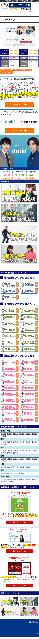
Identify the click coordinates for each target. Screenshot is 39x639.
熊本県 (21, 479)
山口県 (28, 467)
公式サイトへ (17, 104)
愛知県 (15, 453)
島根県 (9, 467)
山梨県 (9, 450)
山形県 (34, 434)
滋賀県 (9, 459)
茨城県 (3, 442)
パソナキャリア (7, 20)
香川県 (9, 473)
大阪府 (21, 459)
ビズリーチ (19, 560)
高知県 (21, 473)
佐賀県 (9, 479)
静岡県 (9, 453)
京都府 (15, 459)
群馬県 (15, 442)
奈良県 (34, 459)
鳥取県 (3, 467)
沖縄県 (11, 482)
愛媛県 (15, 473)
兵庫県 (28, 459)
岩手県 (15, 434)
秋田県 (28, 434)
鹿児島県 (4, 482)
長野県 (15, 450)
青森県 (9, 434)
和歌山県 (4, 461)
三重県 (3, 459)
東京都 (34, 442)
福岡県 (3, 479)
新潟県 (3, 450)
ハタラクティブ (19, 495)
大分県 (28, 479)
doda (19, 531)
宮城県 (21, 434)
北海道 (3, 434)
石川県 (28, 450)
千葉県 (28, 442)
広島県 (21, 467)
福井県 (34, 450)
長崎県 (15, 479)
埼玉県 (21, 442)
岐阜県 (3, 453)
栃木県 (9, 442)
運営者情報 (32, 622)
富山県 (21, 450)
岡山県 (15, 467)
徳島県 (3, 473)
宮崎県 (34, 479)
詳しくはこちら (19, 522)
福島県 (3, 436)
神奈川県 (4, 444)
